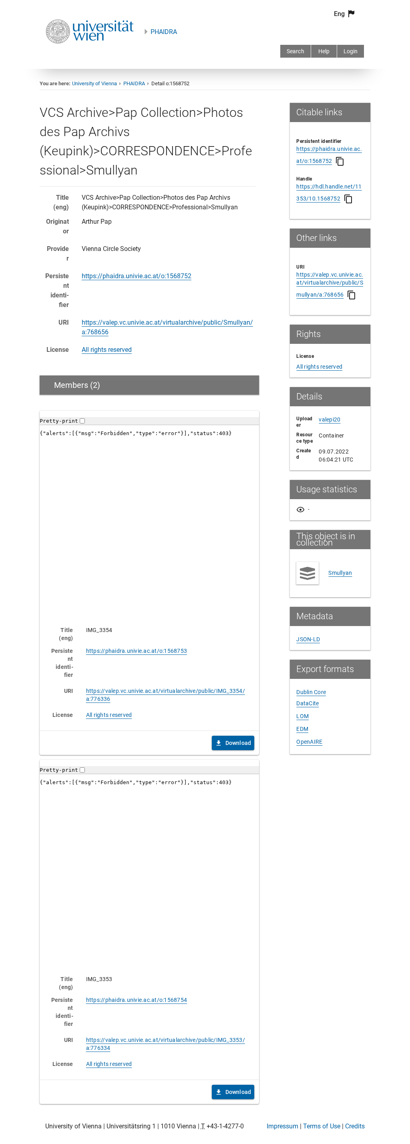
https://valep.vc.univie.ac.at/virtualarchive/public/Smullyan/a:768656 (329, 284)
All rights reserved (107, 349)
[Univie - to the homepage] (90, 54)
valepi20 (329, 419)
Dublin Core (311, 692)
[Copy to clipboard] (340, 161)
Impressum (282, 1126)
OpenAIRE (309, 742)
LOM (302, 716)
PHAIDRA (164, 32)
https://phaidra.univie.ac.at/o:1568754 (136, 1000)
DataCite (307, 703)
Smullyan (340, 573)
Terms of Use (321, 1126)
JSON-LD (308, 639)
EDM (302, 729)
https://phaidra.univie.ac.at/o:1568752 (136, 276)
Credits (355, 1126)
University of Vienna (94, 83)
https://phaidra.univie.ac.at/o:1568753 (136, 651)
